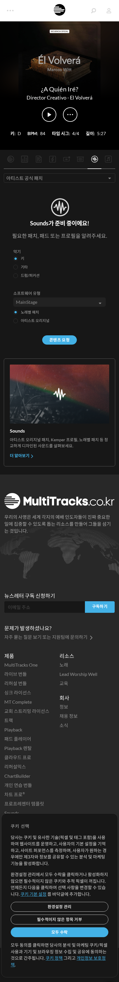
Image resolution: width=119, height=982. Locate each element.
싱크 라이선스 (17, 692)
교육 (64, 683)
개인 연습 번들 (18, 785)
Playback (13, 729)
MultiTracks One (21, 664)
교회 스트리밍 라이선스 (26, 711)
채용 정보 (69, 716)
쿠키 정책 (54, 958)
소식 (64, 725)
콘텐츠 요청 (59, 339)
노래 (64, 664)
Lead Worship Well (78, 674)
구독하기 (99, 606)
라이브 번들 (15, 674)
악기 (17, 251)
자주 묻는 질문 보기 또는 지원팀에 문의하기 (46, 637)
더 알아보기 (20, 455)
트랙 (8, 720)
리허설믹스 (15, 766)
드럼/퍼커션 (30, 275)
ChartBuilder (17, 776)
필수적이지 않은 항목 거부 (59, 919)
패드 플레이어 (17, 739)
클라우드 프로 (17, 757)
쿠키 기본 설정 (34, 894)
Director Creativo (46, 97)
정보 (64, 706)
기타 (24, 267)
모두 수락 (59, 932)
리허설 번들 (15, 683)
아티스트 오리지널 (35, 320)
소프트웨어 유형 (26, 293)
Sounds (11, 813)
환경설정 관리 (60, 906)
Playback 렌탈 (18, 748)
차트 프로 (14, 794)
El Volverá (81, 97)
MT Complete (18, 702)
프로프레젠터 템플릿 (24, 803)
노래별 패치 (30, 312)
